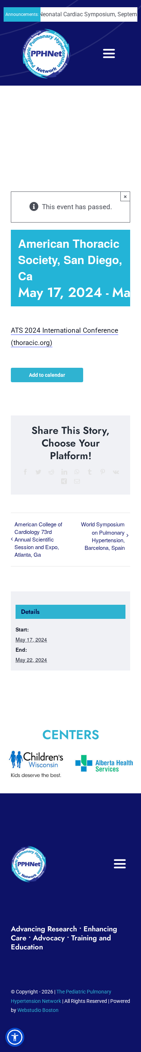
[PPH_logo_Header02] (46, 32)
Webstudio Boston (38, 1010)
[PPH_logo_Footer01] (29, 849)
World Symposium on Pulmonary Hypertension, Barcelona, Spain (103, 535)
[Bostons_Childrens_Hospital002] (47, 753)
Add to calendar (47, 375)
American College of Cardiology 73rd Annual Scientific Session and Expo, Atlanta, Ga (38, 539)
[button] (14, 1037)
